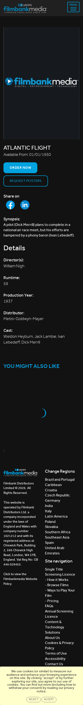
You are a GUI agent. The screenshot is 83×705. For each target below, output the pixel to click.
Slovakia (51, 526)
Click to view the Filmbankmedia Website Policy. (20, 579)
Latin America (56, 516)
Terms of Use (56, 653)
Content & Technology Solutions (54, 627)
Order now (20, 168)
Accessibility (55, 658)
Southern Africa (57, 532)
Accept (49, 699)
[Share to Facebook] (10, 205)
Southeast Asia (57, 537)
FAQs (49, 606)
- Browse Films (57, 585)
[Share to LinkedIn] (25, 205)
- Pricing (52, 601)
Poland (50, 521)
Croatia (51, 490)
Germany (52, 500)
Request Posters (26, 181)
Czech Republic (57, 495)
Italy (48, 511)
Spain (49, 542)
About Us (52, 637)
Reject (33, 699)
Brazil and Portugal (59, 479)
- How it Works (56, 579)
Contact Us (54, 664)
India (49, 506)
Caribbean (53, 485)
